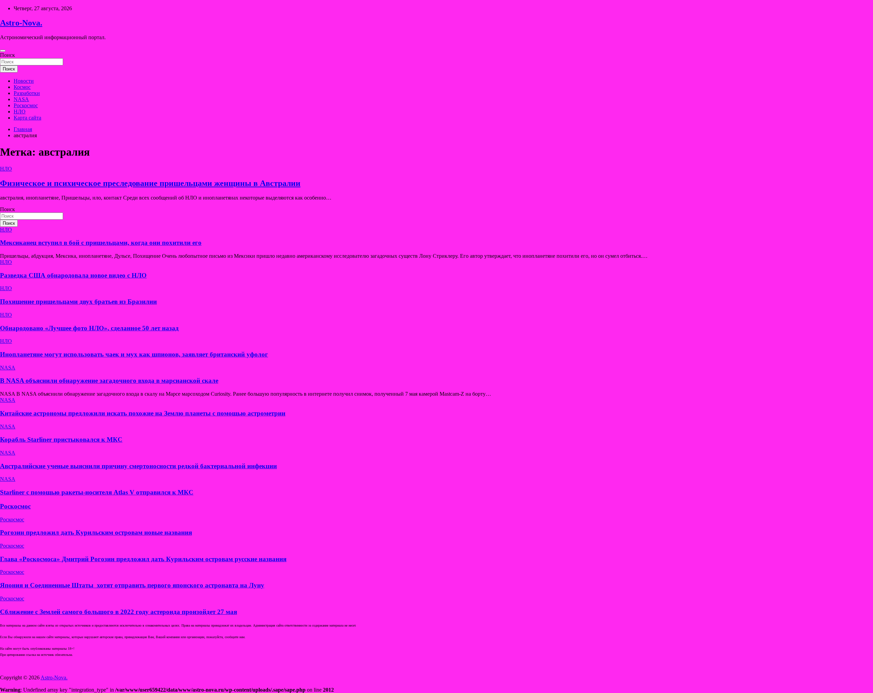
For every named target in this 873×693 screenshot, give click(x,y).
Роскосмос (26, 105)
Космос (22, 87)
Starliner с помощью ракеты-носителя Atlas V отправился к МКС (96, 492)
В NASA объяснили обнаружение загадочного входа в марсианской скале (109, 380)
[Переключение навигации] (2, 51)
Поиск (7, 55)
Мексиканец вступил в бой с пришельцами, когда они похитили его (101, 242)
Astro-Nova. (21, 22)
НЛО (20, 111)
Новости (24, 81)
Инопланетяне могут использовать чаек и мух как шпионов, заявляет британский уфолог (134, 354)
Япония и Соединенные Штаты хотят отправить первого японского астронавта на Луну (132, 585)
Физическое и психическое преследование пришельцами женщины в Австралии (150, 183)
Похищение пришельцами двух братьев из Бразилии (78, 301)
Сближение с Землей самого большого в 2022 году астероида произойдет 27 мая (118, 611)
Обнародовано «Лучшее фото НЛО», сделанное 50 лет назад (89, 328)
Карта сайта (27, 118)
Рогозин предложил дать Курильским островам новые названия (96, 532)
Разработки (27, 93)
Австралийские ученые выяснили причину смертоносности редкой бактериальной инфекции (138, 466)
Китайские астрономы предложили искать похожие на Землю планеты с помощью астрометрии (142, 413)
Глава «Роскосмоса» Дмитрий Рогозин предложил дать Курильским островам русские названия (143, 559)
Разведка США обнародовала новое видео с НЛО (73, 275)
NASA (21, 99)
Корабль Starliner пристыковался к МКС (61, 439)
